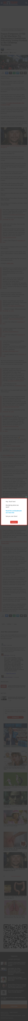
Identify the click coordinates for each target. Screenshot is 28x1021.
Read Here (14, 522)
